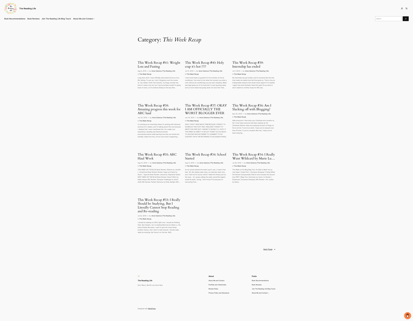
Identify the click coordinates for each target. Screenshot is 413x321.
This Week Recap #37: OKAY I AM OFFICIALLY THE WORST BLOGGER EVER (206, 109)
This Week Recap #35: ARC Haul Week (157, 156)
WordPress (152, 308)
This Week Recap (145, 74)
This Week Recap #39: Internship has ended (248, 65)
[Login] (402, 8)
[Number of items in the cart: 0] (406, 8)
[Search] (406, 18)
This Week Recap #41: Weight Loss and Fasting (159, 65)
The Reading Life (27, 8)
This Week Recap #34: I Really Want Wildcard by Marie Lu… (253, 156)
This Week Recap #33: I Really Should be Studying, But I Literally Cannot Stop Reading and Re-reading (159, 205)
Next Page (269, 249)
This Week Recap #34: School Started (205, 156)
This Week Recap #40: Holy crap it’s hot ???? (204, 65)
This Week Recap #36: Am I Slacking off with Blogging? (251, 107)
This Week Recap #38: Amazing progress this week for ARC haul (159, 109)
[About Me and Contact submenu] (94, 18)
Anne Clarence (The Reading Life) (163, 71)
